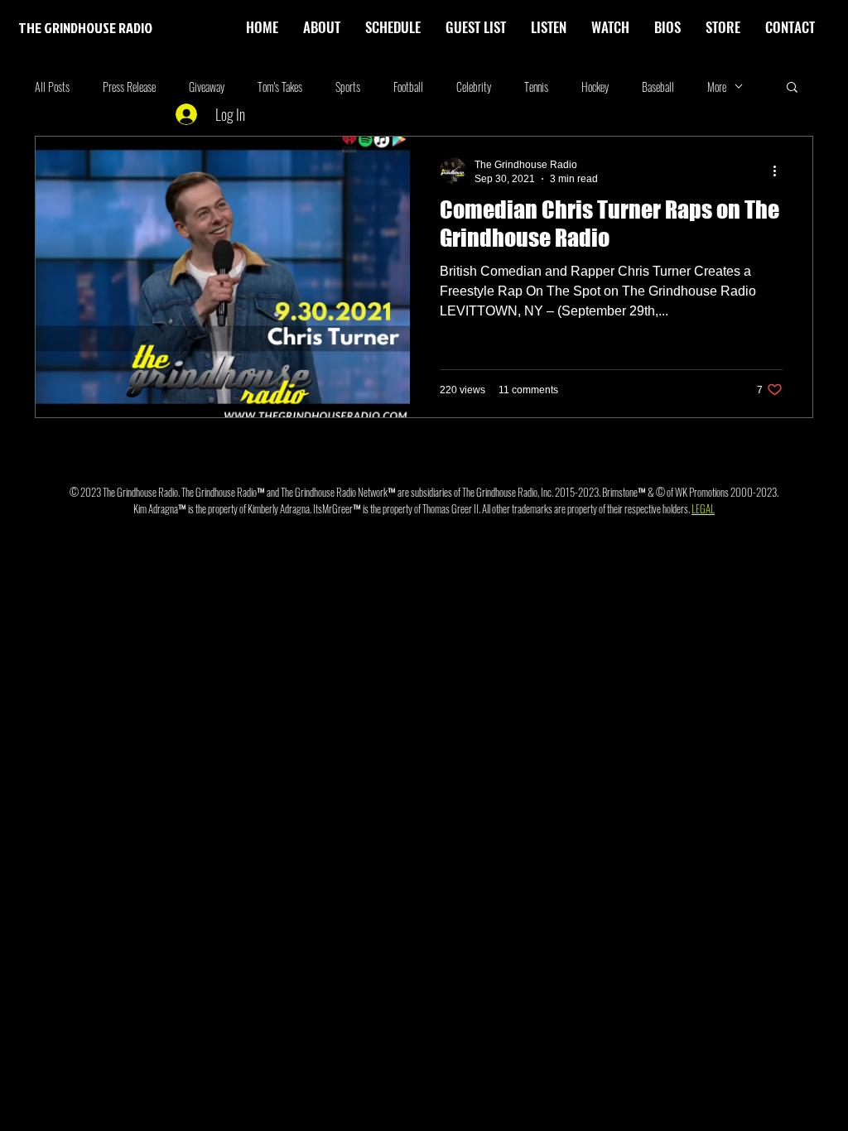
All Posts (52, 86)
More (716, 86)
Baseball (658, 86)
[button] (667, 27)
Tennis (536, 86)
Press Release (129, 86)
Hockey (595, 86)
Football (408, 86)
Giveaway (206, 86)
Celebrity (473, 86)
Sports (347, 86)
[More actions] (780, 170)
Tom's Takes (280, 86)
